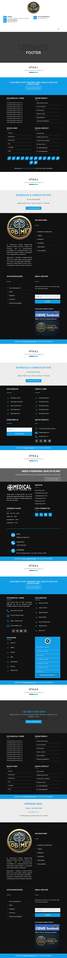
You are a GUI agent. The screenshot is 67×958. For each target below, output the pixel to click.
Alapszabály (41, 247)
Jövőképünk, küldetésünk (44, 231)
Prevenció (12, 299)
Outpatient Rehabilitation (43, 121)
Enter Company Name (29, 168)
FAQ (9, 144)
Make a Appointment (33, 721)
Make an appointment (47, 675)
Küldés (47, 301)
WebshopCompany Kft (30, 956)
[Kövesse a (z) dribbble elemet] (53, 158)
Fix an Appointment (33, 208)
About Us (10, 133)
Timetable (10, 147)
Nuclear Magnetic (41, 117)
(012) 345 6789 (40, 133)
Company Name (29, 448)
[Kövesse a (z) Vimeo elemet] (31, 162)
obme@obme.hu (33, 812)
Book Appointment (33, 88)
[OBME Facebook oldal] (47, 317)
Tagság (39, 235)
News (9, 151)
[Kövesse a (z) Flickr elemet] (44, 158)
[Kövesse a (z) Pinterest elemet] (22, 158)
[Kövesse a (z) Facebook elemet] (9, 158)
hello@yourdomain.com (42, 137)
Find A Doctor (11, 140)
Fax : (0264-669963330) (42, 148)
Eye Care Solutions (41, 106)
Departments (11, 136)
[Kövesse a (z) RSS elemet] (36, 162)
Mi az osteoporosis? (15, 288)
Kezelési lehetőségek (15, 303)
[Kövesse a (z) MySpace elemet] (49, 158)
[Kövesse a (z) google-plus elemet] (18, 158)
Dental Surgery (40, 110)
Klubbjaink (40, 239)
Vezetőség (40, 243)
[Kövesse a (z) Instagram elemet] (36, 158)
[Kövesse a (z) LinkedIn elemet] (27, 158)
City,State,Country (41, 144)
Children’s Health (41, 113)
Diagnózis (12, 295)
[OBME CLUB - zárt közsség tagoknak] (47, 336)
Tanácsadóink (41, 250)
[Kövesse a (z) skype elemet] (40, 158)
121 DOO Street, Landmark (43, 140)
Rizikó (11, 292)
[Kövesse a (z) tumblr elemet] (31, 158)
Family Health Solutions (42, 103)
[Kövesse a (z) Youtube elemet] (58, 158)
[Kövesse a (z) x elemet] (13, 158)
